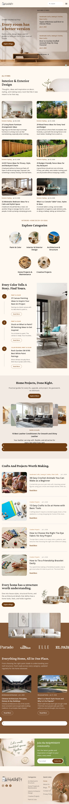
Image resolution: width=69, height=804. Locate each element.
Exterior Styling (7, 121)
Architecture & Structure (53, 248)
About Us (46, 784)
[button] (34, 445)
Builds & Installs (35, 430)
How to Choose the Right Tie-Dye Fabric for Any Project (47, 534)
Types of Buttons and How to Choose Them (51, 23)
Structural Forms (43, 695)
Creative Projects (44, 272)
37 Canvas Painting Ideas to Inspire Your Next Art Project (20, 301)
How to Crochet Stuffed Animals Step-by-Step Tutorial (49, 43)
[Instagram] (3, 785)
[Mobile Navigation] (66, 4)
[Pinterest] (10, 785)
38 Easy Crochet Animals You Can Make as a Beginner (47, 479)
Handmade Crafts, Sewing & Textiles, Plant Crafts (44, 474)
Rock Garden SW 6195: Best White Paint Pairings (20, 353)
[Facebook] (6, 785)
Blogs (45, 787)
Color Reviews (16, 347)
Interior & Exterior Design (34, 248)
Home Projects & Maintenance (25, 273)
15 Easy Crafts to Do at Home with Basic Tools (47, 507)
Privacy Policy (47, 794)
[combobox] (55, 4)
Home (45, 781)
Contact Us (47, 791)
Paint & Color (15, 247)
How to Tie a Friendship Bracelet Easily (46, 562)
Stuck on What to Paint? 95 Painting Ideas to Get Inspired (21, 327)
